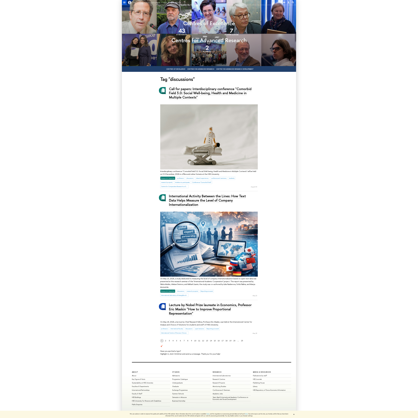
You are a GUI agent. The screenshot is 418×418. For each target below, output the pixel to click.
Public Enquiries (137, 404)
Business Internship (178, 401)
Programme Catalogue (180, 379)
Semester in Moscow (179, 397)
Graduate (175, 386)
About (135, 372)
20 (234, 341)
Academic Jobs (218, 394)
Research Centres (219, 379)
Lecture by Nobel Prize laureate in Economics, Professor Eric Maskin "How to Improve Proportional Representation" (210, 309)
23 (242, 341)
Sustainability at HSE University (142, 383)
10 (195, 341)
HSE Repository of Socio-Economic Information (269, 390)
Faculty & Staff (137, 394)
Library (255, 386)
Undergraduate (177, 383)
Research (217, 372)
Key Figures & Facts (138, 379)
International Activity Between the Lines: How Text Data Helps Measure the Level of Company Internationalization (207, 200)
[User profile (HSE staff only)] (288, 2)
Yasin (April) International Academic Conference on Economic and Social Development (230, 398)
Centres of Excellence (209, 23)
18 (227, 341)
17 (223, 341)
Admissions (176, 376)
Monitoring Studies (219, 386)
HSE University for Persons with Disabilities (146, 401)
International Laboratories (222, 376)
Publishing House (259, 383)
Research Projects (219, 383)
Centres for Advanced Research (209, 40)
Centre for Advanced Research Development (235, 69)
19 (230, 341)
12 (203, 341)
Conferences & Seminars (221, 390)
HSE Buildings (136, 397)
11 (199, 341)
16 (219, 341)
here (207, 414)
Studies (176, 372)
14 (211, 341)
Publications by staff (260, 376)
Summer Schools (178, 394)
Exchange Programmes (180, 390)
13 (207, 341)
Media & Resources (262, 372)
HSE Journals (257, 379)
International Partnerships (140, 390)
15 (215, 341)
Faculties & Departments (140, 386)
